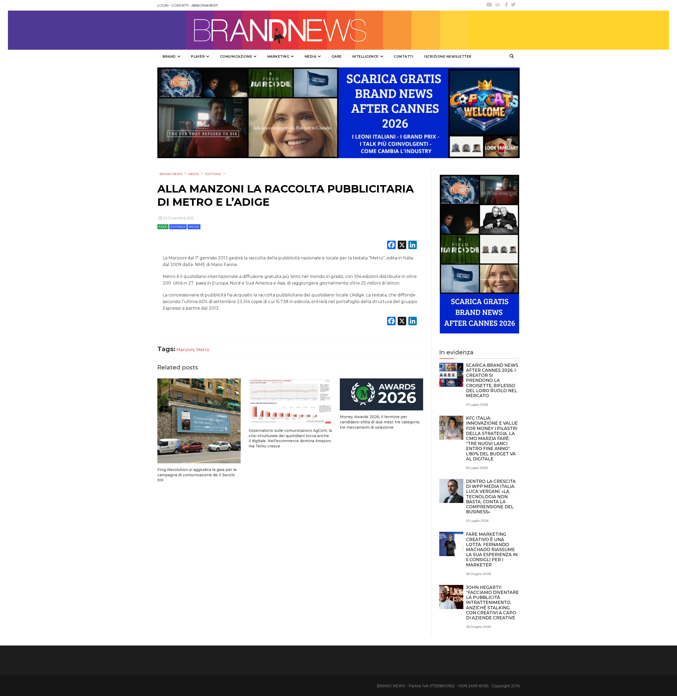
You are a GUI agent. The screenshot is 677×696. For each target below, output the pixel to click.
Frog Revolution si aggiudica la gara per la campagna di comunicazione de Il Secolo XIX (196, 474)
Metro (202, 349)
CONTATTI (180, 5)
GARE (337, 56)
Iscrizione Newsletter (448, 56)
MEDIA (311, 56)
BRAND (169, 56)
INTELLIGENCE (365, 56)
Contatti (403, 56)
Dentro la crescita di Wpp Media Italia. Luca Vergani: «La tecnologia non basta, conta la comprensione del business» (491, 496)
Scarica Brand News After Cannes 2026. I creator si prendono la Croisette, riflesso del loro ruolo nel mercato (492, 380)
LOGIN (162, 5)
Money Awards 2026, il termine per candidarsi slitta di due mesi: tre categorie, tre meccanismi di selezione (380, 421)
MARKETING (278, 56)
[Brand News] (312, 30)
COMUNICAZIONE (236, 56)
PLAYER (198, 56)
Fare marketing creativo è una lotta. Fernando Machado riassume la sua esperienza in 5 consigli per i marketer (492, 549)
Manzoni (185, 349)
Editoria (178, 226)
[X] (402, 245)
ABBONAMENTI (204, 5)
